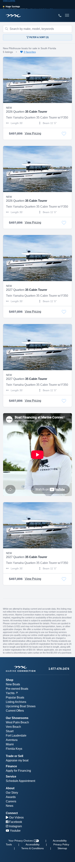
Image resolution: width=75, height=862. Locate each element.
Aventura (11, 739)
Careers (11, 801)
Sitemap (62, 848)
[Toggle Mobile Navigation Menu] (67, 15)
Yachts (10, 693)
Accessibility (33, 844)
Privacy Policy (61, 844)
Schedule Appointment (20, 780)
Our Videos (16, 817)
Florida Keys (14, 748)
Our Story (12, 792)
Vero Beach (13, 726)
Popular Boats (15, 697)
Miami (10, 744)
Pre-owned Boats (17, 688)
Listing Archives (16, 701)
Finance (11, 766)
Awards (11, 797)
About (10, 788)
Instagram (15, 826)
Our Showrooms (17, 718)
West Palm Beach (17, 722)
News (9, 805)
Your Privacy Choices (20, 840)
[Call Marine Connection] (59, 16)
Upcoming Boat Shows (20, 706)
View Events (9, 2)
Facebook (15, 821)
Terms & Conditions (32, 848)
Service (11, 776)
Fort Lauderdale (16, 735)
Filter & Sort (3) (39, 37)
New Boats (13, 684)
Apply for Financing (18, 770)
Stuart (9, 731)
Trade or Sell (14, 756)
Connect (12, 813)
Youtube (15, 830)
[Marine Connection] (13, 15)
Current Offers (15, 710)
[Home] (22, 669)
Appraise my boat (17, 760)
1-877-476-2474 (58, 668)
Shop (9, 679)
